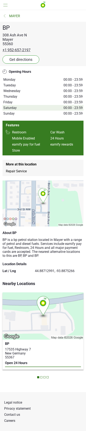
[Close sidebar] (4, 5)
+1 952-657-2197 (16, 50)
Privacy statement (17, 409)
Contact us (12, 415)
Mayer (14, 16)
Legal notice (13, 402)
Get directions (20, 59)
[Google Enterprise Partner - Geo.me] (10, 219)
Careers (9, 421)
